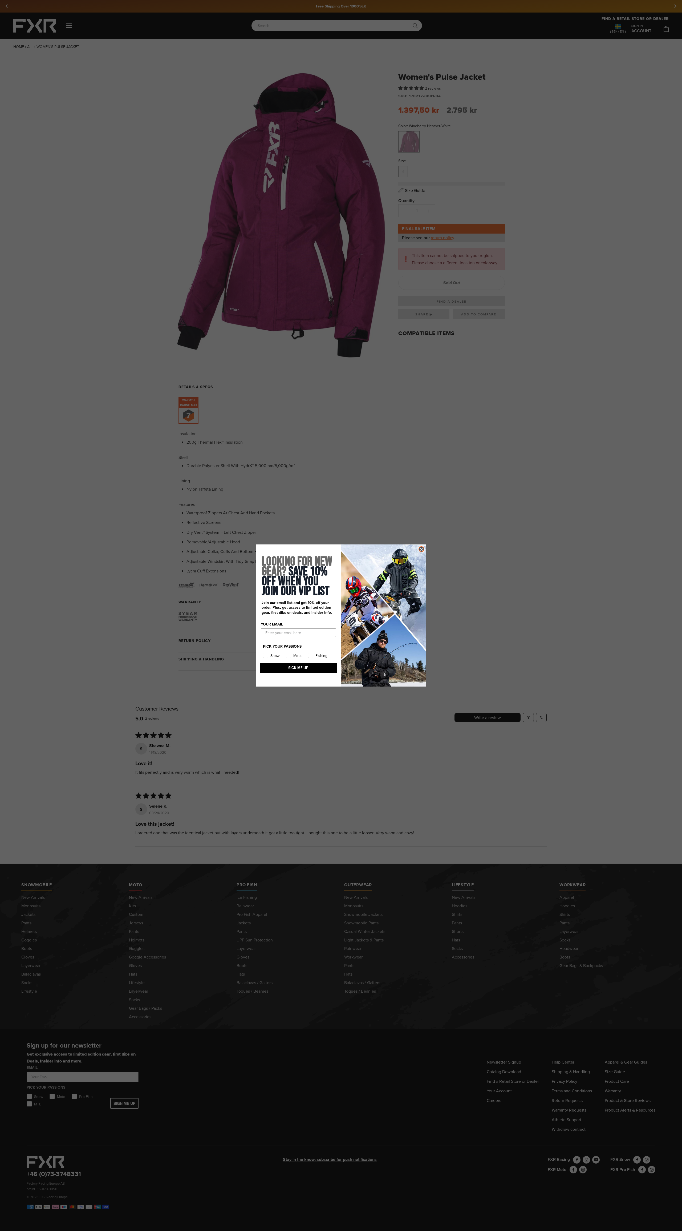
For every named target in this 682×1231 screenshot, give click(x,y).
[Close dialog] (421, 549)
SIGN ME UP (298, 668)
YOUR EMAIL (272, 624)
